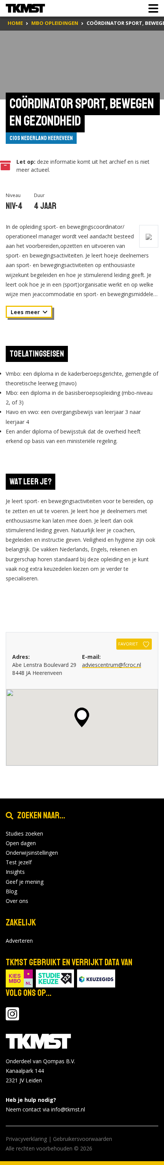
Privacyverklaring (26, 1138)
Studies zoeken (24, 833)
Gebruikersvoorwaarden (82, 1138)
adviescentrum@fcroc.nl (111, 664)
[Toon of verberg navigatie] (151, 8)
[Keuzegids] (96, 977)
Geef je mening (24, 881)
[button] (81, 717)
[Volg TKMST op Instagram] (12, 1017)
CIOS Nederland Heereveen (41, 138)
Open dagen (21, 843)
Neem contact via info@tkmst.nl (45, 1109)
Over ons (17, 900)
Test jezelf (19, 862)
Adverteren (19, 940)
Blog (11, 891)
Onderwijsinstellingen (32, 852)
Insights (15, 871)
